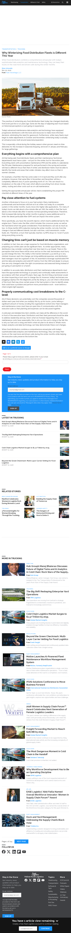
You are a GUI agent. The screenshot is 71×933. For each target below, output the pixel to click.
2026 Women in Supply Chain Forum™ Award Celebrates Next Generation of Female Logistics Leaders (46, 709)
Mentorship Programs (10, 496)
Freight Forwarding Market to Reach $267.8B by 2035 (45, 730)
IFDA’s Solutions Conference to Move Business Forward (45, 683)
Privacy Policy (16, 405)
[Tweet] (18, 342)
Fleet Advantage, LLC (13, 72)
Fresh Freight (35, 642)
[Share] (8, 342)
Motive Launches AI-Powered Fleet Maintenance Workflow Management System (46, 659)
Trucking (21, 49)
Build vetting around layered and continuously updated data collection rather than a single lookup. (47, 646)
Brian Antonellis (7, 68)
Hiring (28, 704)
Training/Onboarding (34, 766)
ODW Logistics (35, 775)
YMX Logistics (35, 598)
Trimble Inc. (34, 826)
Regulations (31, 633)
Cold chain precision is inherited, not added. (41, 760)
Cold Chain (30, 611)
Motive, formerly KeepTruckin (41, 665)
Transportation (9, 49)
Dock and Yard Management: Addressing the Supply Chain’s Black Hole (45, 820)
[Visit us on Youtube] (24, 851)
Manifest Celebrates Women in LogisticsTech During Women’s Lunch (11, 501)
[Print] (4, 342)
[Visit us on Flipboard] (19, 851)
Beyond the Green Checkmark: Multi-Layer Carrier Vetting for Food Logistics (29, 462)
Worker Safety (42, 508)
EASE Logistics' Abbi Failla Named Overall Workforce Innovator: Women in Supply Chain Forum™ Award (47, 794)
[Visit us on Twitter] (9, 851)
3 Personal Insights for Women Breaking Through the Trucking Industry (10, 513)
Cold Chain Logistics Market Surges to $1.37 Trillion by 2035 (25, 448)
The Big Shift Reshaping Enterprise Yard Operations (22, 435)
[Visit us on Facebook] (4, 851)
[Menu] (67, 2)
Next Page (21, 841)
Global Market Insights (38, 620)
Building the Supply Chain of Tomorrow (46, 500)
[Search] (62, 2)
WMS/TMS (29, 563)
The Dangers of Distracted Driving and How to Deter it (45, 513)
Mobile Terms (56, 403)
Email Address (13, 386)
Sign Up (13, 408)
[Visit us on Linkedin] (14, 851)
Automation (40, 496)
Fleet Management (33, 654)
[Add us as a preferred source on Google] (23, 342)
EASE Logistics (35, 801)
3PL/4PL (28, 789)
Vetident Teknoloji (37, 757)
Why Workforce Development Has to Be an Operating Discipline (47, 771)
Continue (45, 928)
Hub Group (34, 575)
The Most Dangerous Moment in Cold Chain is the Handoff (46, 753)
